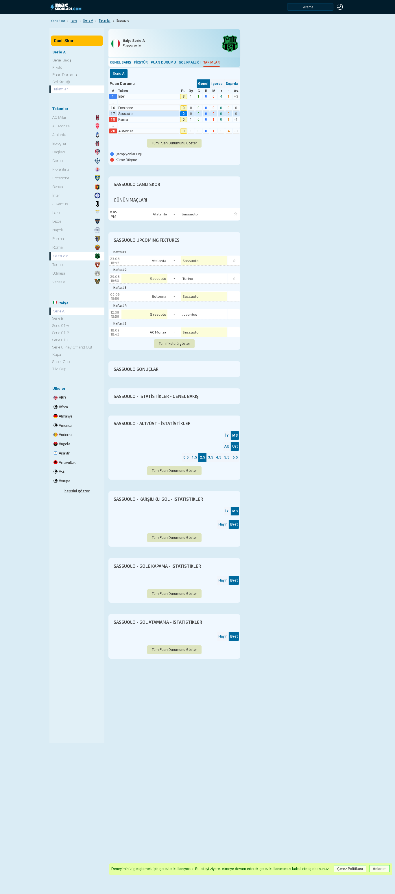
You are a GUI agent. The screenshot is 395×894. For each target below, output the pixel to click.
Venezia (58, 282)
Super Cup (61, 362)
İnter (121, 96)
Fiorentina (60, 169)
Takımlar (211, 62)
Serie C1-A (60, 325)
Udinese (58, 273)
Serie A (58, 311)
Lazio (56, 213)
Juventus (189, 314)
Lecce (56, 221)
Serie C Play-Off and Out (72, 347)
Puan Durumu (163, 62)
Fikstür (141, 62)
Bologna (159, 296)
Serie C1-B (60, 333)
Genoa (57, 187)
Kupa (56, 354)
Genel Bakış (120, 62)
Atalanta (159, 260)
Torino (187, 278)
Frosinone (125, 108)
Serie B (57, 318)
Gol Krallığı (189, 62)
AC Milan (59, 117)
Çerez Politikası (350, 869)
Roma (57, 247)
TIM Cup (59, 369)
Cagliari (58, 152)
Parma (123, 120)
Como (57, 161)
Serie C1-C (60, 340)
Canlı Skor (64, 40)
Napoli (57, 230)
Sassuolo (125, 114)
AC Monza (125, 131)
